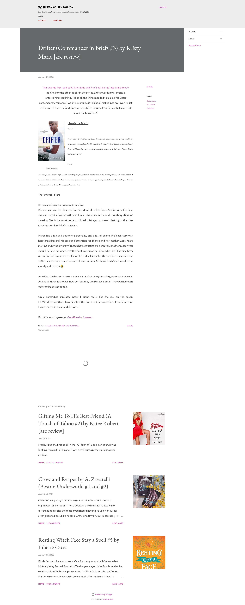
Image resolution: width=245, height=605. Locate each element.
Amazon (87, 317)
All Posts (41, 20)
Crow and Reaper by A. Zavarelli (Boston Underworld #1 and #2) (74, 482)
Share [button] (150, 87)
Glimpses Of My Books (55, 7)
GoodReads (74, 317)
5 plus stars (151, 101)
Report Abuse (195, 45)
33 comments (53, 584)
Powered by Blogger (104, 594)
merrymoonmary (108, 599)
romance (150, 108)
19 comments (53, 523)
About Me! (57, 20)
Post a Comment (54, 462)
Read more (117, 462)
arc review (151, 104)
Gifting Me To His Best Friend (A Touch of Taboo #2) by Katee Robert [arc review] (78, 423)
